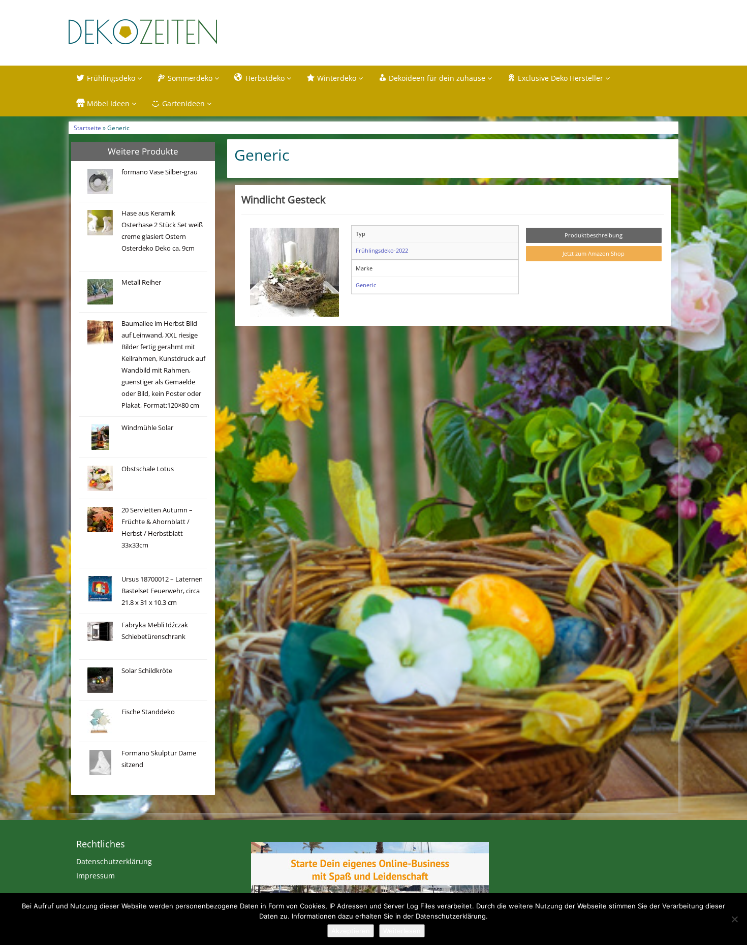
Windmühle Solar (147, 427)
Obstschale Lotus (147, 469)
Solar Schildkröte (146, 670)
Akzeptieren (350, 931)
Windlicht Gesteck (283, 199)
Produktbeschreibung (593, 235)
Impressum (95, 875)
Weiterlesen (402, 931)
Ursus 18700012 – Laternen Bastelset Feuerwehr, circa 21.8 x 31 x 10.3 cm (162, 591)
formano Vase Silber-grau (159, 172)
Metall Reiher (141, 282)
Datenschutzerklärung (114, 861)
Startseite (87, 128)
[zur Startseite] (196, 31)
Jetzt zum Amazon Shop (594, 253)
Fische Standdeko (148, 712)
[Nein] (734, 919)
